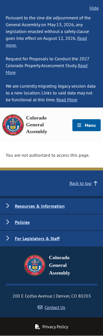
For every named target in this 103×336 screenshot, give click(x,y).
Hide (94, 8)
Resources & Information (40, 206)
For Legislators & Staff (37, 238)
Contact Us (55, 307)
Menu (90, 125)
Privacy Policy (55, 326)
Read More (66, 99)
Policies (22, 222)
